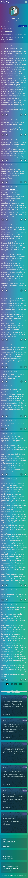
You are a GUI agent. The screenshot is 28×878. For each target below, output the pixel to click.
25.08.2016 (4, 420)
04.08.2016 (4, 589)
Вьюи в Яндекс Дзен (8, 858)
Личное (15, 45)
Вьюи (11, 875)
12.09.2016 (4, 371)
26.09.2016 (4, 295)
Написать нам (6, 846)
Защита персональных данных (11, 868)
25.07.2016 (4, 604)
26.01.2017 (4, 45)
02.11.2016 (4, 139)
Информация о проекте (9, 841)
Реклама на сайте (7, 871)
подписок (19, 21)
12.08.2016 (4, 478)
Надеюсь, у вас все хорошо (11, 48)
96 (20, 684)
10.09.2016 (4, 386)
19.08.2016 (4, 433)
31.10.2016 (4, 164)
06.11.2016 (4, 119)
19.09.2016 (4, 344)
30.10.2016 (4, 186)
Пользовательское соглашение (11, 866)
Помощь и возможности (9, 844)
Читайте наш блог (7, 856)
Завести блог (6, 854)
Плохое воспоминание (9, 189)
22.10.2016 (4, 224)
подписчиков (9, 21)
